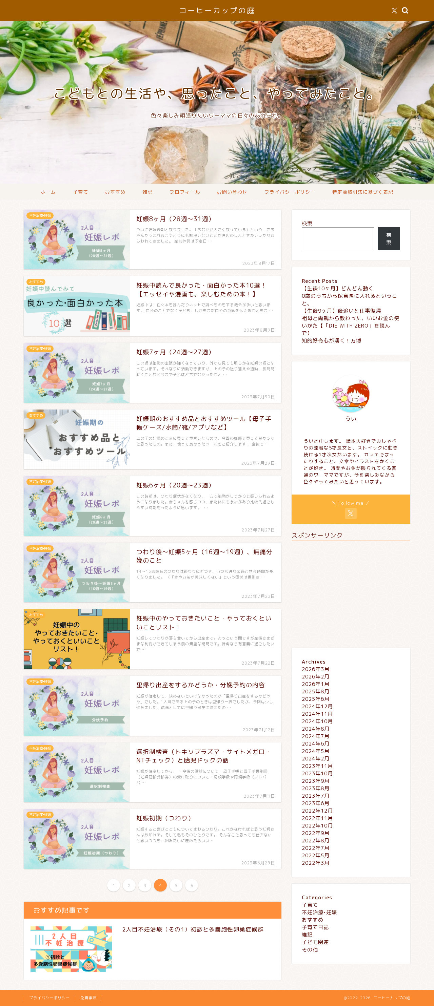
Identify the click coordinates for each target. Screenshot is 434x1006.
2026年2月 (316, 676)
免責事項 (88, 998)
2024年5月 (316, 751)
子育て (80, 192)
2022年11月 (317, 818)
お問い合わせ (232, 192)
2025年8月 (316, 691)
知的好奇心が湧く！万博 (331, 340)
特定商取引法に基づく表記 (362, 192)
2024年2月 (316, 758)
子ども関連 (315, 942)
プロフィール (185, 192)
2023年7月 (316, 795)
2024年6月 (316, 743)
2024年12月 (317, 706)
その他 (310, 949)
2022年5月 (316, 855)
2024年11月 (317, 713)
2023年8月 (316, 788)
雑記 (147, 192)
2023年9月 (316, 780)
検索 (307, 223)
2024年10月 (317, 721)
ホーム (48, 192)
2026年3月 (316, 669)
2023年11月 (317, 766)
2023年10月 (317, 773)
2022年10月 (317, 825)
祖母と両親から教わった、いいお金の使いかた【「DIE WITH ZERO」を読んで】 (350, 326)
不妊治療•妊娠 (319, 912)
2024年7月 (316, 736)
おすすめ (115, 192)
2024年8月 (316, 728)
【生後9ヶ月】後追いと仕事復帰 (341, 310)
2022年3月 (316, 862)
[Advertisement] (351, 593)
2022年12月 (317, 810)
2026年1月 (316, 684)
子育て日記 (315, 927)
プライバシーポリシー (289, 192)
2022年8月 (316, 840)
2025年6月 (316, 699)
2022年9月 (316, 833)
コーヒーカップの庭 (217, 10)
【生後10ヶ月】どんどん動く (338, 288)
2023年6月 (316, 803)
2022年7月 (316, 848)
